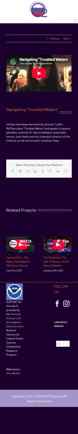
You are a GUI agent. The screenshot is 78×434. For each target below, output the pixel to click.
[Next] (68, 254)
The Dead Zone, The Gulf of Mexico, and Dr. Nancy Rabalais (56, 261)
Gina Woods (13, 373)
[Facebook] (57, 304)
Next (66, 38)
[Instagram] (66, 304)
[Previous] (9, 254)
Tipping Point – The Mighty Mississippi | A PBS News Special (18, 261)
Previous (55, 38)
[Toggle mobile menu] (76, 21)
